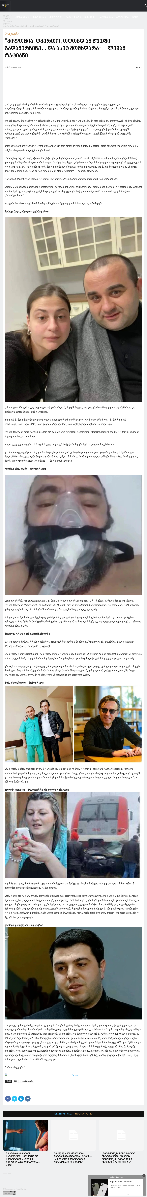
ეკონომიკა (106, 17)
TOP (15, 1081)
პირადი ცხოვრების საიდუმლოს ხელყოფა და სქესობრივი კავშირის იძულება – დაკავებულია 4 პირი (23, 1159)
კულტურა (122, 17)
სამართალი (73, 17)
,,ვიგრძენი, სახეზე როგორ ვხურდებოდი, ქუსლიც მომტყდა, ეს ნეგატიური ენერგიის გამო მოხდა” (118, 1158)
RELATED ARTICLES (63, 1114)
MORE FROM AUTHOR (84, 1114)
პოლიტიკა (39, 17)
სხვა (135, 17)
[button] (143, 6)
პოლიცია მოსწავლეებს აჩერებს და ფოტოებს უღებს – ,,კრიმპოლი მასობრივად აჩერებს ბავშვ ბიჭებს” (73, 1158)
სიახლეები (22, 17)
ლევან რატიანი (27, 1081)
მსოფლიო (55, 17)
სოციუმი (89, 17)
